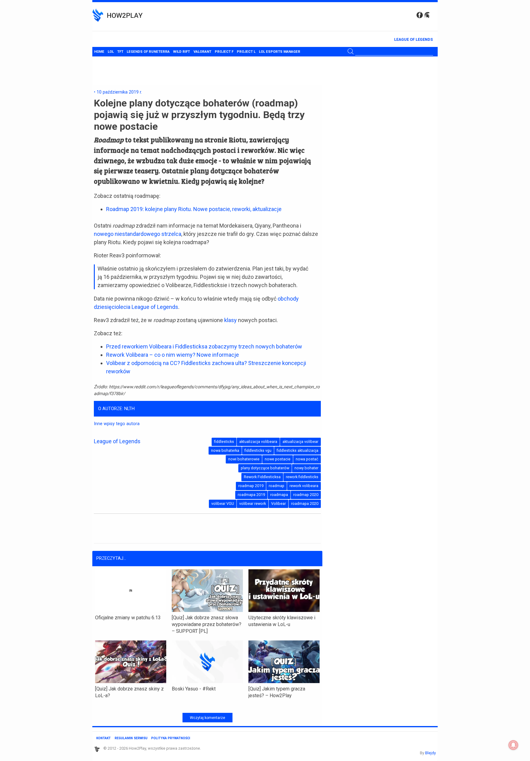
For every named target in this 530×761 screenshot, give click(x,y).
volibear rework (252, 503)
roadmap (276, 485)
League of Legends (413, 39)
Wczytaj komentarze (207, 718)
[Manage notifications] (513, 745)
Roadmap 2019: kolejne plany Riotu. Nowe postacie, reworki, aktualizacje (194, 209)
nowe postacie (277, 459)
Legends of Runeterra (148, 52)
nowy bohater (306, 468)
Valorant (202, 52)
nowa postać (307, 459)
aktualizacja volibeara (258, 441)
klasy (230, 320)
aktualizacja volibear (300, 441)
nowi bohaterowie (243, 459)
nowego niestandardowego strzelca (137, 234)
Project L (246, 52)
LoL (111, 52)
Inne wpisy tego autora (117, 423)
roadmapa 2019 (251, 494)
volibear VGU (222, 503)
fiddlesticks (224, 441)
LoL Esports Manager (279, 52)
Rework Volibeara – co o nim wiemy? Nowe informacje (172, 355)
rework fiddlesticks (302, 477)
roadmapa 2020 (304, 503)
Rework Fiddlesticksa (262, 477)
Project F (224, 52)
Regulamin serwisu (131, 738)
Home (99, 52)
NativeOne (207, 705)
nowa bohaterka (225, 450)
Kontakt (103, 738)
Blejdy (430, 753)
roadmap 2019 (250, 485)
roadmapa (279, 494)
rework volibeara (304, 485)
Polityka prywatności (170, 738)
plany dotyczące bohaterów (265, 468)
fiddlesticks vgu (257, 450)
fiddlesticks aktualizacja (297, 450)
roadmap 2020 (305, 494)
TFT (120, 52)
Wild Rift (181, 52)
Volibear (278, 503)
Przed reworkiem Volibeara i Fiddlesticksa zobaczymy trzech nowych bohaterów (204, 346)
